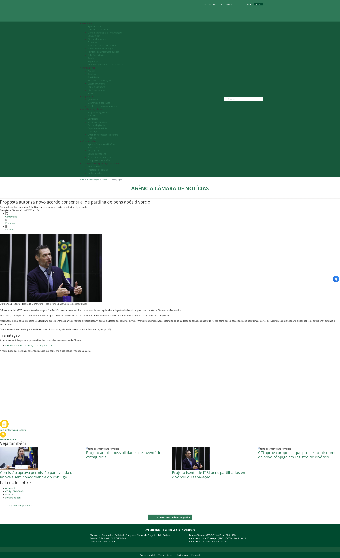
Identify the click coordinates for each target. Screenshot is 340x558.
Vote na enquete (8, 439)
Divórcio (9, 494)
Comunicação (93, 179)
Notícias (105, 179)
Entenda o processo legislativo (103, 134)
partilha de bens (13, 497)
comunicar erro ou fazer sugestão (172, 517)
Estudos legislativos (97, 125)
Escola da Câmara (96, 83)
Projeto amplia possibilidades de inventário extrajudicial (123, 455)
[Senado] (242, 4)
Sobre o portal (147, 555)
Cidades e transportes (99, 29)
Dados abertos (95, 173)
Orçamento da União (98, 128)
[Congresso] (237, 4)
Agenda (91, 70)
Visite (90, 93)
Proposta (10, 223)
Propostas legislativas (99, 112)
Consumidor (94, 35)
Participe (92, 137)
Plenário (92, 115)
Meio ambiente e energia (100, 48)
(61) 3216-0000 (225, 538)
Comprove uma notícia (99, 160)
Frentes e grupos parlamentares (104, 106)
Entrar (258, 4)
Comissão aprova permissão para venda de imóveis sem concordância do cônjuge (37, 474)
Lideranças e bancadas (99, 102)
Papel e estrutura (96, 86)
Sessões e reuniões (97, 122)
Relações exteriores (97, 55)
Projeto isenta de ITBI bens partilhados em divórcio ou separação (209, 474)
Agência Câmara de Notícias (101, 144)
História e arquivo (96, 90)
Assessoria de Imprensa (99, 157)
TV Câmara (93, 150)
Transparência (95, 166)
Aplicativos (182, 555)
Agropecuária (94, 26)
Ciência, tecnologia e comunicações (105, 32)
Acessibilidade (210, 4)
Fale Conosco (226, 4)
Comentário (11, 216)
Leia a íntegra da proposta (13, 429)
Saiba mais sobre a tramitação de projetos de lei (29, 345)
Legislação (93, 131)
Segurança (93, 61)
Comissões (93, 118)
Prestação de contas (98, 169)
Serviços (92, 74)
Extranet (195, 555)
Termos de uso (165, 555)
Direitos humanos (97, 39)
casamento (10, 488)
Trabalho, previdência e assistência (105, 64)
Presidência (93, 77)
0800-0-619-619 (213, 535)
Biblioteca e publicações (99, 80)
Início (81, 179)
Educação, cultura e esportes (102, 45)
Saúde (91, 58)
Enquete (9, 229)
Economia (92, 42)
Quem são (93, 99)
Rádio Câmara (94, 147)
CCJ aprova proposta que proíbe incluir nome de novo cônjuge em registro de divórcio (297, 455)
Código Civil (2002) (14, 491)
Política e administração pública (103, 51)
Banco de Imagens (97, 153)
